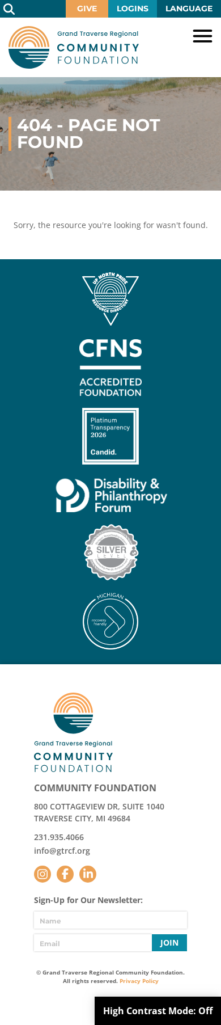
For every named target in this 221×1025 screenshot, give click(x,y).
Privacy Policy (139, 981)
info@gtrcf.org (62, 850)
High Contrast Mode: (157, 1011)
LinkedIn (87, 874)
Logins (132, 8)
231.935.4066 (59, 837)
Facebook (65, 874)
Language (188, 8)
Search (9, 9)
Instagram (42, 874)
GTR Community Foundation (73, 47)
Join (169, 942)
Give (87, 8)
